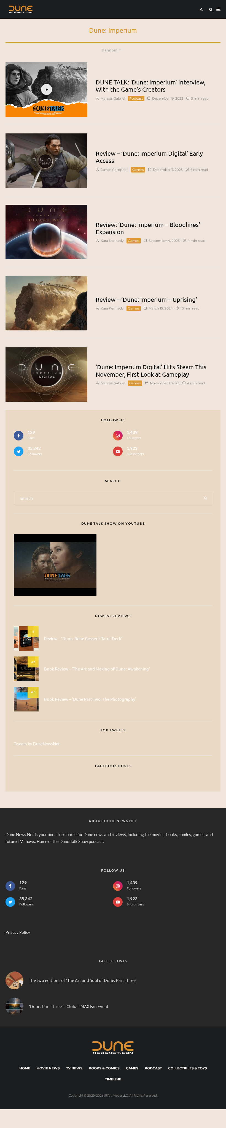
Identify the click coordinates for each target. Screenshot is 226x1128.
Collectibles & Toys (187, 1068)
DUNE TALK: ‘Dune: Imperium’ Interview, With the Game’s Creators (150, 85)
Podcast (136, 98)
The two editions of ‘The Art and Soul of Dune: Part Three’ (83, 980)
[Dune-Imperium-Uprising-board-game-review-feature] (46, 303)
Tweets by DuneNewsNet (37, 743)
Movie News (48, 1068)
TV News (74, 1068)
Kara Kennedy (112, 241)
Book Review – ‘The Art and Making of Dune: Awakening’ (97, 668)
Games (138, 170)
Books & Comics (104, 1068)
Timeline (113, 1079)
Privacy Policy (18, 932)
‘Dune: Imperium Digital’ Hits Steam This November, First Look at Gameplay (151, 370)
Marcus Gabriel (112, 98)
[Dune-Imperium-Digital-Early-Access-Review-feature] (46, 160)
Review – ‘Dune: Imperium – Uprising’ (146, 299)
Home (24, 1068)
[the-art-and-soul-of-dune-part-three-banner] (14, 980)
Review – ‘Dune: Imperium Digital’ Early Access (149, 157)
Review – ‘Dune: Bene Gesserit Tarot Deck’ (83, 638)
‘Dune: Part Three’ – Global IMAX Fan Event (69, 1006)
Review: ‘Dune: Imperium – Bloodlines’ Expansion (148, 228)
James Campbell (114, 170)
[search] (205, 498)
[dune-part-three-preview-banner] (14, 1006)
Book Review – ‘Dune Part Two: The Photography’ (90, 699)
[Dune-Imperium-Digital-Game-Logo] (46, 374)
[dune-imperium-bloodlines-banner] (46, 232)
